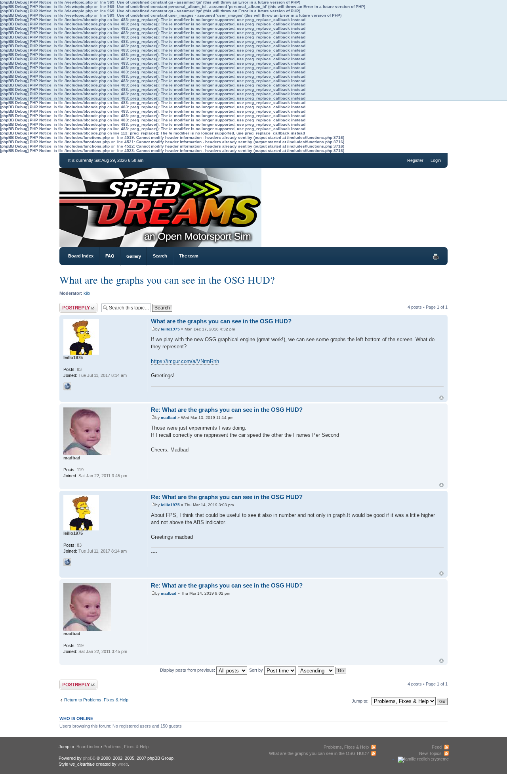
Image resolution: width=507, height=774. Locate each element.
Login (436, 160)
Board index (80, 256)
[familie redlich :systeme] (423, 759)
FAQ (109, 256)
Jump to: (360, 701)
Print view (436, 257)
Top (441, 398)
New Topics (430, 753)
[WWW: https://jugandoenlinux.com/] (67, 386)
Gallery (133, 256)
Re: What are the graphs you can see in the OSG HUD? (227, 409)
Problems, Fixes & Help (126, 746)
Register (415, 160)
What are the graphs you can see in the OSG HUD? (167, 279)
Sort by (256, 670)
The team (188, 256)
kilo (87, 293)
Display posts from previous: (188, 670)
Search (160, 256)
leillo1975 (170, 329)
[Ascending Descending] (322, 670)
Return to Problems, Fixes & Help (96, 699)
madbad (168, 417)
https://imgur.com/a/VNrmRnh (185, 361)
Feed (437, 747)
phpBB (89, 758)
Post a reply (70, 305)
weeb (123, 764)
